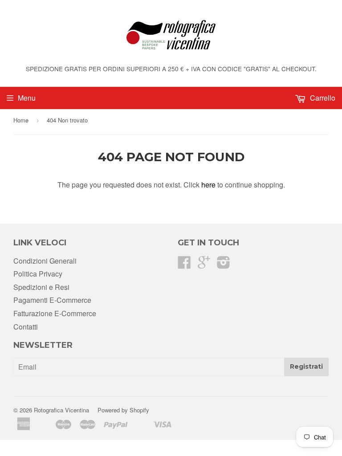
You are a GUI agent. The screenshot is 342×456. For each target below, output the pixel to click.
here (208, 184)
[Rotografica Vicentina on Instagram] (223, 265)
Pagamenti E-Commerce (52, 300)
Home (20, 120)
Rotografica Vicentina (61, 410)
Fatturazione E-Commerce (54, 313)
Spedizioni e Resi (41, 287)
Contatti (25, 327)
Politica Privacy (37, 274)
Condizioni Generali (45, 261)
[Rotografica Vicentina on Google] (204, 265)
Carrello (321, 98)
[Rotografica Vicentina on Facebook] (184, 265)
